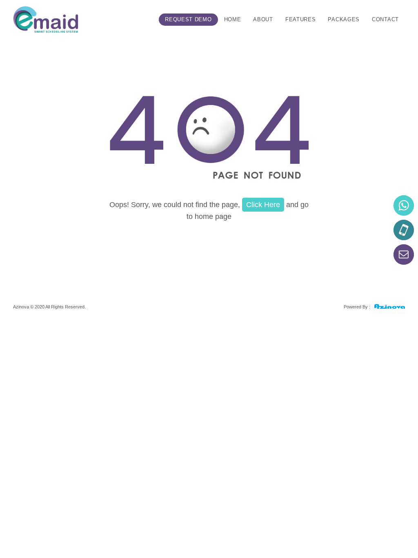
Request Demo (188, 19)
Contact (385, 19)
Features (300, 19)
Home (232, 19)
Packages (344, 19)
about (263, 19)
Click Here (263, 205)
